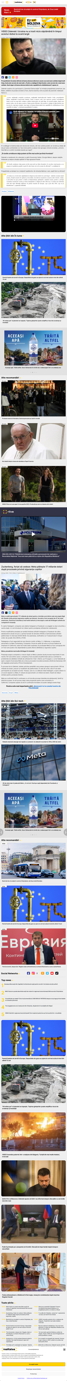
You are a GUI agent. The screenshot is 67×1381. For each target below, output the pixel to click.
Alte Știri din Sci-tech (12, 701)
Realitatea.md (21, 573)
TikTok (57, 973)
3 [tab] (34, 372)
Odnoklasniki (13, 77)
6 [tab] (38, 561)
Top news (6, 980)
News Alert (6, 11)
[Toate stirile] (6, 2)
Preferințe (33, 1374)
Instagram (33, 973)
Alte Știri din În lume (11, 236)
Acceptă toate (33, 1364)
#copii (11, 693)
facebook (28, 973)
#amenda (5, 693)
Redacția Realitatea (24, 37)
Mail (17, 77)
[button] (64, 1349)
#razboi (4, 191)
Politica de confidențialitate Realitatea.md (37, 1378)
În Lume (16, 37)
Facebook (3, 77)
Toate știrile (7, 1303)
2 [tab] (33, 372)
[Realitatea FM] (27, 2)
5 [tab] (36, 561)
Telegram (10, 77)
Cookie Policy (21, 1378)
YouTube (52, 973)
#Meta (16, 693)
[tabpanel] (33, 350)
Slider (14, 573)
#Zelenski (11, 191)
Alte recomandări (10, 377)
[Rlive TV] (33, 2)
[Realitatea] (15, 2)
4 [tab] (36, 372)
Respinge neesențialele (33, 1369)
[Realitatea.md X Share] (6, 77)
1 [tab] (31, 372)
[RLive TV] (8, 512)
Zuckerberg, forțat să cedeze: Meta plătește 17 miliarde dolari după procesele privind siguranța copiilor (31, 568)
